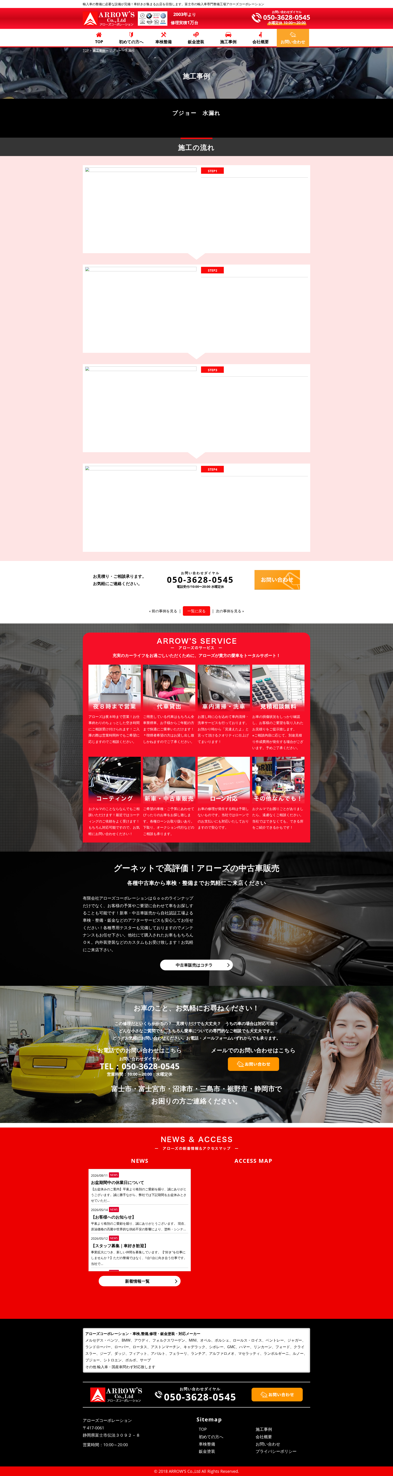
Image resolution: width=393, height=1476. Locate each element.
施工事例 (228, 41)
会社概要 (260, 41)
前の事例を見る (164, 610)
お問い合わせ (268, 1444)
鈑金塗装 (196, 41)
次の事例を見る (228, 610)
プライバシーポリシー (276, 1451)
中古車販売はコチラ (194, 965)
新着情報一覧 (137, 1281)
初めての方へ (131, 41)
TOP (99, 41)
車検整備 (163, 41)
